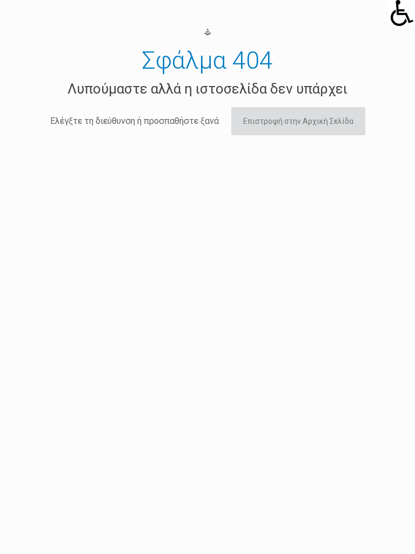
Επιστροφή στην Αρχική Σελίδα (298, 121)
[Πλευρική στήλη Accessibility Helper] (402, 13)
